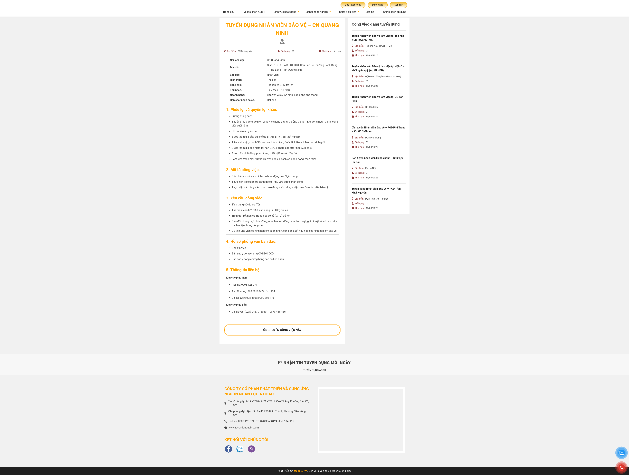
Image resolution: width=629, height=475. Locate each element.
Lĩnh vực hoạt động (285, 11)
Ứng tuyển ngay (353, 4)
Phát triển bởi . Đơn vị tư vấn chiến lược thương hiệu (314, 471)
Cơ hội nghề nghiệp (316, 11)
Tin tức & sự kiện (346, 11)
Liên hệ (370, 11)
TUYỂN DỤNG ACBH (314, 370)
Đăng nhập (377, 4)
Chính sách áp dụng (394, 11)
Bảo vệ (271, 95)
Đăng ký (398, 4)
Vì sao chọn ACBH (254, 11)
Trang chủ (228, 11)
